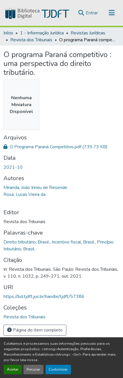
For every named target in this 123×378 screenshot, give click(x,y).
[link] (61, 146)
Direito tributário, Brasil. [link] (26, 242)
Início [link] (8, 33)
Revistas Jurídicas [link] (88, 33)
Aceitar (13, 369)
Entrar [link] (92, 13)
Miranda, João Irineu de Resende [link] (35, 187)
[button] (36, 13)
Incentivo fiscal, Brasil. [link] (73, 242)
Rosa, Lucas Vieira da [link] (24, 194)
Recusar (33, 369)
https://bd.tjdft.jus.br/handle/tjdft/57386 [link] (43, 296)
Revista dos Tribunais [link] (31, 40)
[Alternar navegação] (112, 12)
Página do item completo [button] (37, 330)
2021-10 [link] (13, 167)
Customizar (58, 369)
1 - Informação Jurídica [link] (42, 33)
